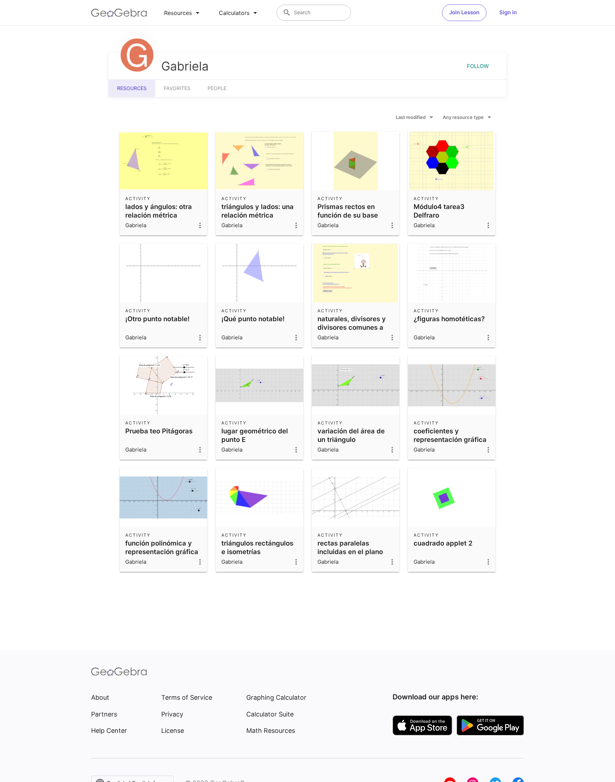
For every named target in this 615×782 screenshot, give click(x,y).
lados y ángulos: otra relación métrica (158, 211)
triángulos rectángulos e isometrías (257, 547)
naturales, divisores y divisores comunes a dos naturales (351, 327)
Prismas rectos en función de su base (347, 211)
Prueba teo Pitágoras (159, 431)
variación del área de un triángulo (351, 435)
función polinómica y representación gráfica (161, 547)
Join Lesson (464, 12)
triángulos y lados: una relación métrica (257, 211)
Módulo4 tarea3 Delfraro (439, 211)
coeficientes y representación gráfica (450, 435)
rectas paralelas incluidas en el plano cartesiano (350, 551)
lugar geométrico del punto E (254, 435)
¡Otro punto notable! (157, 319)
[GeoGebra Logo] (119, 13)
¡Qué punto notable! (253, 319)
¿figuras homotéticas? (449, 319)
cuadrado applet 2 (443, 543)
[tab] (183, 13)
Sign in (508, 12)
